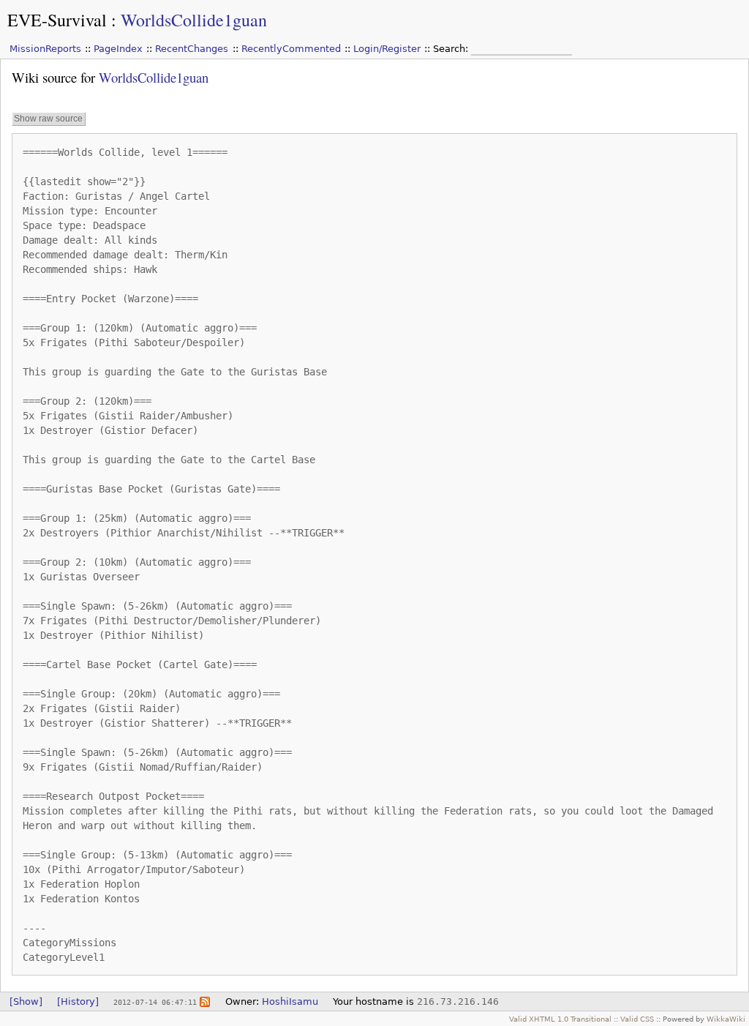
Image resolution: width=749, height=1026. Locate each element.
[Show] (26, 1001)
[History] (78, 1001)
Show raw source (48, 118)
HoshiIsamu (290, 1001)
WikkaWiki (726, 1018)
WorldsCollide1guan (194, 19)
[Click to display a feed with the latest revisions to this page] (205, 1001)
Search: (452, 48)
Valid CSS (637, 1018)
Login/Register (387, 48)
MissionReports (45, 48)
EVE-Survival (57, 19)
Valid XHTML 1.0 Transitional (560, 1018)
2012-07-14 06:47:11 (155, 1001)
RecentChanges (191, 48)
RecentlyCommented (291, 48)
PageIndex (118, 48)
